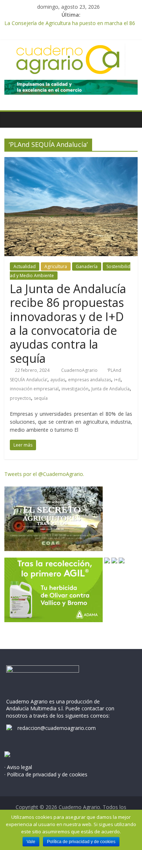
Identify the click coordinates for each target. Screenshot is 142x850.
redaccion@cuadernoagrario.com (56, 727)
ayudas (57, 380)
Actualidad (24, 266)
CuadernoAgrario (80, 370)
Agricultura (55, 266)
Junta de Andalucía (110, 389)
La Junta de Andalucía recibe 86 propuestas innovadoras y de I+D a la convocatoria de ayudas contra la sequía (68, 323)
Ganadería (87, 266)
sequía (41, 398)
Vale (31, 841)
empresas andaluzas (89, 380)
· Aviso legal (18, 767)
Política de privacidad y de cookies (81, 841)
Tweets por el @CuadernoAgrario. (44, 474)
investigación (75, 389)
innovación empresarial (34, 389)
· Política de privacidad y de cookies (45, 774)
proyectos (20, 398)
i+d (117, 380)
